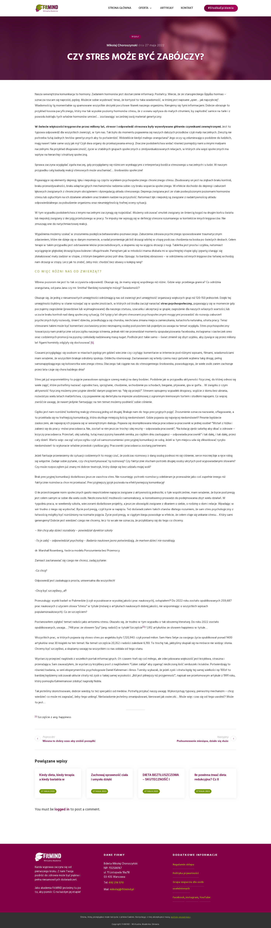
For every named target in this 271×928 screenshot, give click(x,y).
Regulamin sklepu (183, 864)
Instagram (192, 897)
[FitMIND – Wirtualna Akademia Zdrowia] (46, 8)
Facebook (179, 897)
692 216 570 (116, 883)
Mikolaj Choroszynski (122, 45)
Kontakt (187, 8)
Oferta (143, 8)
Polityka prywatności (186, 873)
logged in (62, 809)
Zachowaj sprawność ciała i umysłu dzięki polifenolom (109, 779)
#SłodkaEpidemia (221, 8)
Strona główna (119, 8)
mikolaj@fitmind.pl (122, 889)
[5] (92, 342)
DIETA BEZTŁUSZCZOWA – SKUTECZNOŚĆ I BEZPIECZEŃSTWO (161, 779)
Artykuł (135, 36)
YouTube (204, 897)
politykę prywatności (180, 917)
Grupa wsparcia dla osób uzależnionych (188, 885)
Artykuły (166, 8)
